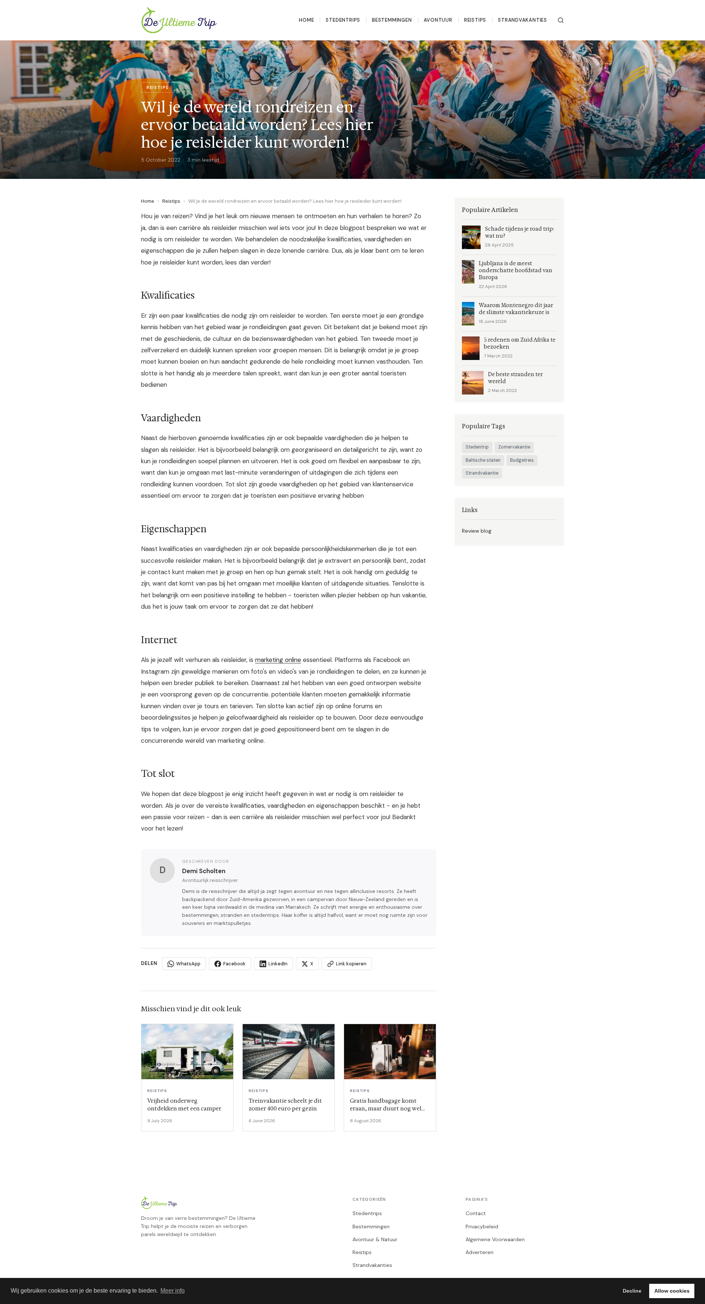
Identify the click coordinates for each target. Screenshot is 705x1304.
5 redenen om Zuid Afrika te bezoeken (520, 343)
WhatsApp (188, 964)
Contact (476, 1213)
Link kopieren (351, 964)
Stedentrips (343, 20)
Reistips (475, 20)
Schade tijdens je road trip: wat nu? (519, 232)
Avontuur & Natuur (374, 1239)
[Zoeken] (560, 20)
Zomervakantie (514, 447)
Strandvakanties (522, 20)
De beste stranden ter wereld (515, 378)
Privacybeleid (482, 1226)
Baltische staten (483, 460)
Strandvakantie (482, 473)
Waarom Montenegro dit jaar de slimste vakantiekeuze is (516, 309)
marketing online (278, 660)
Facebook (234, 964)
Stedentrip (477, 447)
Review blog (476, 530)
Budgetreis (522, 460)
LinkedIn (278, 964)
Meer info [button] (172, 1290)
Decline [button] (632, 1291)
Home (306, 20)
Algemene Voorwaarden (495, 1239)
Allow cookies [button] (672, 1291)
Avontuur (438, 20)
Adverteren (480, 1252)
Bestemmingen (392, 20)
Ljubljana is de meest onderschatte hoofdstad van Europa (515, 270)
